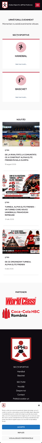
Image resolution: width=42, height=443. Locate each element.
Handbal (21, 371)
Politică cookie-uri (21, 398)
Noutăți (21, 386)
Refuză (21, 433)
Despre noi (21, 390)
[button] (39, 405)
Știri (7, 150)
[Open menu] (37, 5)
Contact (21, 394)
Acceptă (21, 427)
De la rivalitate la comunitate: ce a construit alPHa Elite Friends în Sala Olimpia (21, 157)
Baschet (21, 375)
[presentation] (21, 134)
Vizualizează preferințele (21, 438)
